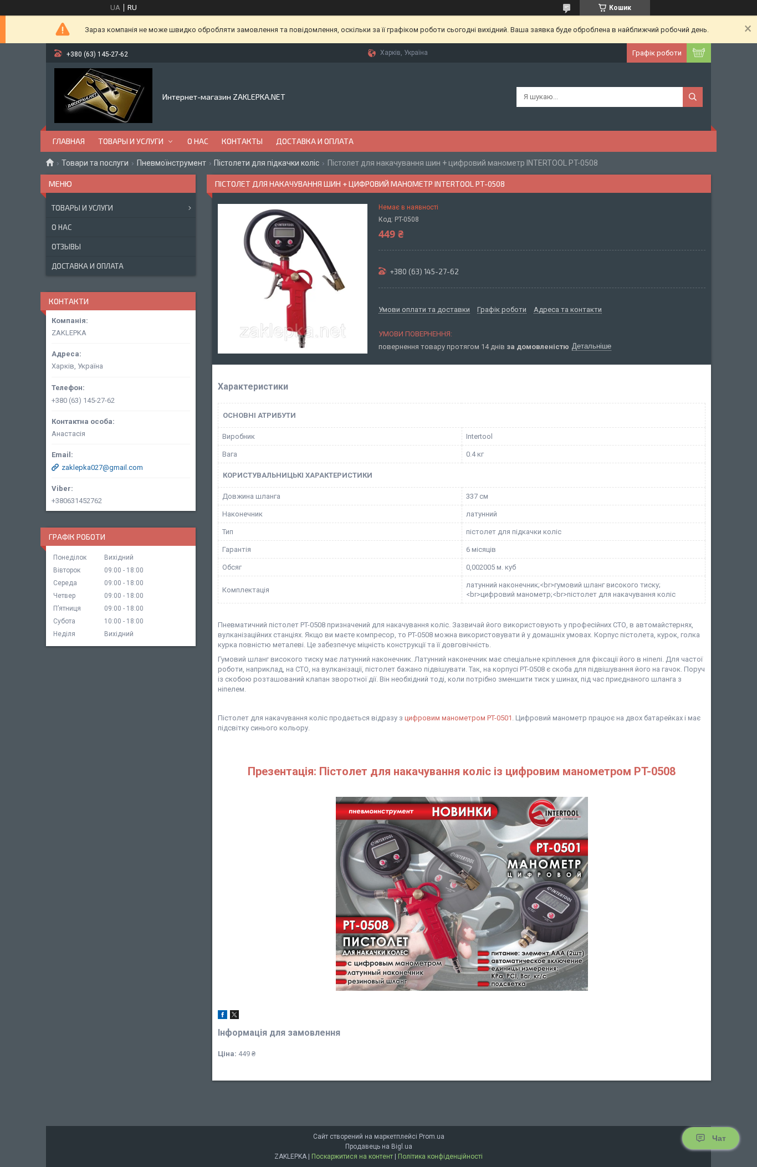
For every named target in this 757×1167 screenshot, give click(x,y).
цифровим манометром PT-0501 (458, 718)
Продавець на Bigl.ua (378, 1146)
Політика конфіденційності (440, 1156)
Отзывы (66, 246)
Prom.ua (431, 1136)
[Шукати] (693, 97)
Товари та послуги (95, 162)
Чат (719, 1138)
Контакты (242, 141)
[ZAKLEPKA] (103, 96)
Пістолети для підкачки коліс (266, 162)
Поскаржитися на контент (352, 1156)
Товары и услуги (130, 141)
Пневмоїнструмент (171, 162)
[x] (234, 1016)
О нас (197, 141)
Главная (69, 141)
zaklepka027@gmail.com (102, 467)
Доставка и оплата (315, 141)
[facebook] (222, 1016)
